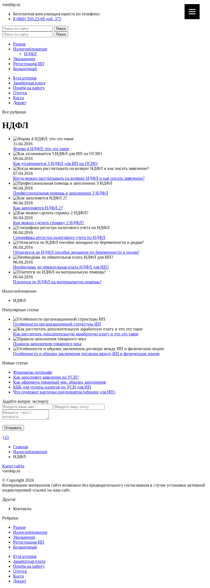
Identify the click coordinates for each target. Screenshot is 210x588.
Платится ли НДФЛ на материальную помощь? (57, 281)
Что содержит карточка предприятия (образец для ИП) (64, 392)
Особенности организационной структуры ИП (57, 324)
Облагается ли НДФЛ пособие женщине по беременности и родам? (76, 252)
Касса (18, 97)
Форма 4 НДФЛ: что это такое (41, 148)
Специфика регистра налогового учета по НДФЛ (59, 237)
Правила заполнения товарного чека (47, 343)
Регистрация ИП (28, 63)
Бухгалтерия (24, 78)
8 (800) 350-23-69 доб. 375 (37, 18)
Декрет (19, 102)
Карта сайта (13, 466)
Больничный (25, 68)
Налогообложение (30, 49)
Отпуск (20, 92)
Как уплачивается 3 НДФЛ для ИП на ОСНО (55, 163)
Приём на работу (29, 87)
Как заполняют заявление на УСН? (46, 377)
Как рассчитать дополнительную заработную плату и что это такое (75, 334)
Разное (19, 44)
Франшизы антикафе (32, 372)
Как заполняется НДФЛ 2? (38, 207)
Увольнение (24, 58)
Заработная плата (29, 83)
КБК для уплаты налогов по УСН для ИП (52, 387)
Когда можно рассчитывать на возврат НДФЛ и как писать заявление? (79, 178)
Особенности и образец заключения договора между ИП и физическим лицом (86, 353)
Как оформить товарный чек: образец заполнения (59, 382)
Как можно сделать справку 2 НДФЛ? (48, 222)
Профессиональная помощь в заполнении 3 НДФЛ (60, 193)
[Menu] (192, 11)
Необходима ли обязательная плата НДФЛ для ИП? (61, 267)
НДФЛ (30, 54)
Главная (20, 446)
